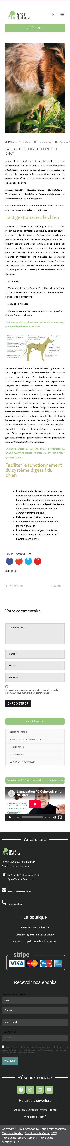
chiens (14, 866)
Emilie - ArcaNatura (20, 141)
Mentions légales (12, 1133)
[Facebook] (21, 1090)
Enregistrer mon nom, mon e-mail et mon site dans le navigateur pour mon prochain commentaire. (31, 691)
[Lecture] (10, 817)
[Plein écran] (60, 817)
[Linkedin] (40, 1090)
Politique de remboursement (19, 1138)
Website (13, 677)
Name (13, 653)
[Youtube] (49, 1090)
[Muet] (54, 817)
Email (12, 665)
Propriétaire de (9, 1032)
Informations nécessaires (14, 994)
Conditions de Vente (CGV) (41, 1133)
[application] (35, 804)
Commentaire (17, 627)
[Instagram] (30, 1090)
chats (26, 866)
